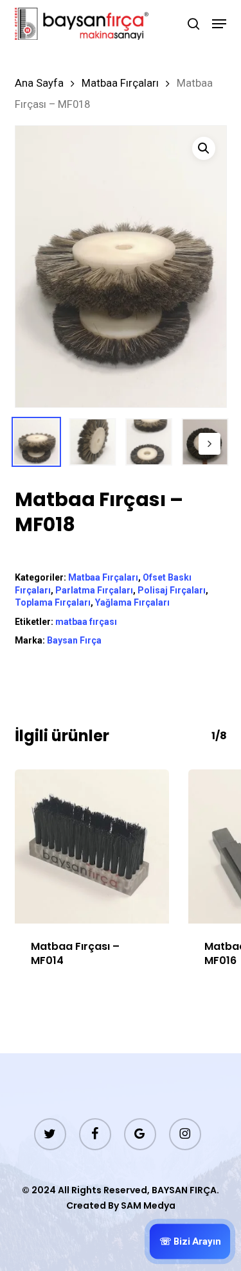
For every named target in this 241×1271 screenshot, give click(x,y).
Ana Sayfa (39, 83)
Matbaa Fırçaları (120, 83)
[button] (219, 23)
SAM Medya (148, 1205)
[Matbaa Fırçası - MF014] (92, 846)
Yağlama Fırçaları (132, 602)
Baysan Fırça (74, 640)
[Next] (209, 444)
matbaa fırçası (86, 622)
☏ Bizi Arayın (190, 1241)
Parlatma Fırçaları (94, 590)
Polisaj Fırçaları (172, 590)
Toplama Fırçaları (53, 602)
